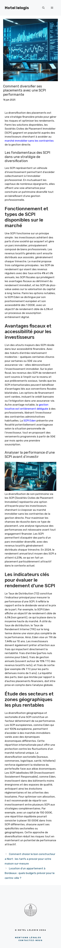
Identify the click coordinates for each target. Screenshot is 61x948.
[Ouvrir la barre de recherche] (43, 7)
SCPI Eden (29, 420)
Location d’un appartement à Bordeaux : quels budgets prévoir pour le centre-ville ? (30, 873)
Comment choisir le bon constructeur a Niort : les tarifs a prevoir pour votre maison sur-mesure (30, 858)
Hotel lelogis (17, 7)
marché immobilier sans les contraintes (29, 140)
